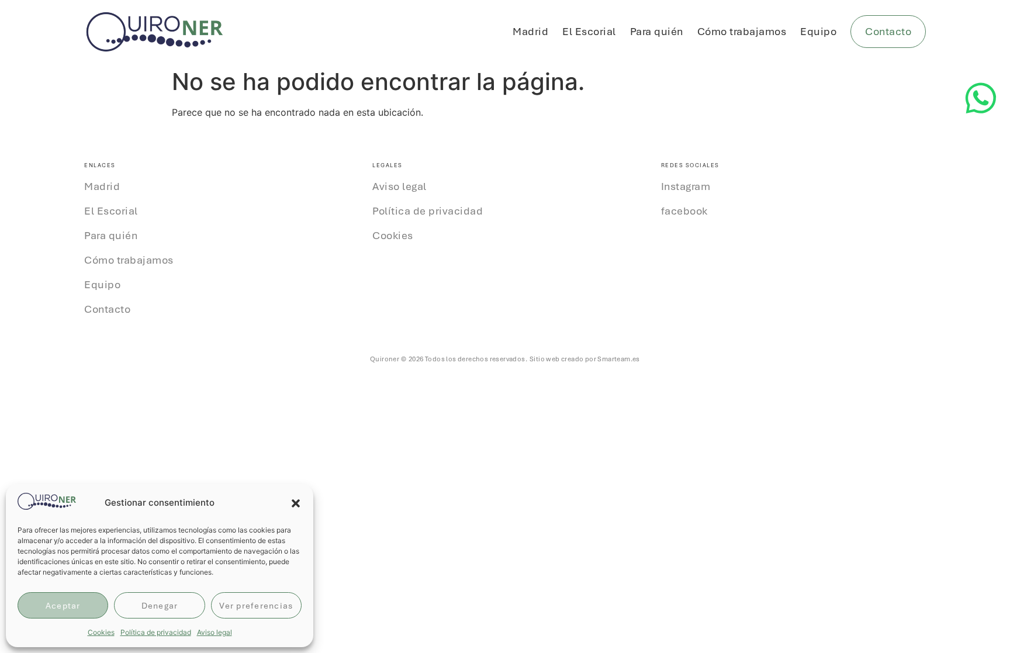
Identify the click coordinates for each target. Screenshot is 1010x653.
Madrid (530, 31)
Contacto (107, 309)
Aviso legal (214, 632)
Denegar (159, 605)
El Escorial (589, 31)
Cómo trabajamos (742, 31)
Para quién (656, 31)
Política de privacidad (155, 632)
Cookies (101, 632)
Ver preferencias (256, 605)
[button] (296, 503)
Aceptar (63, 605)
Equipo (818, 31)
